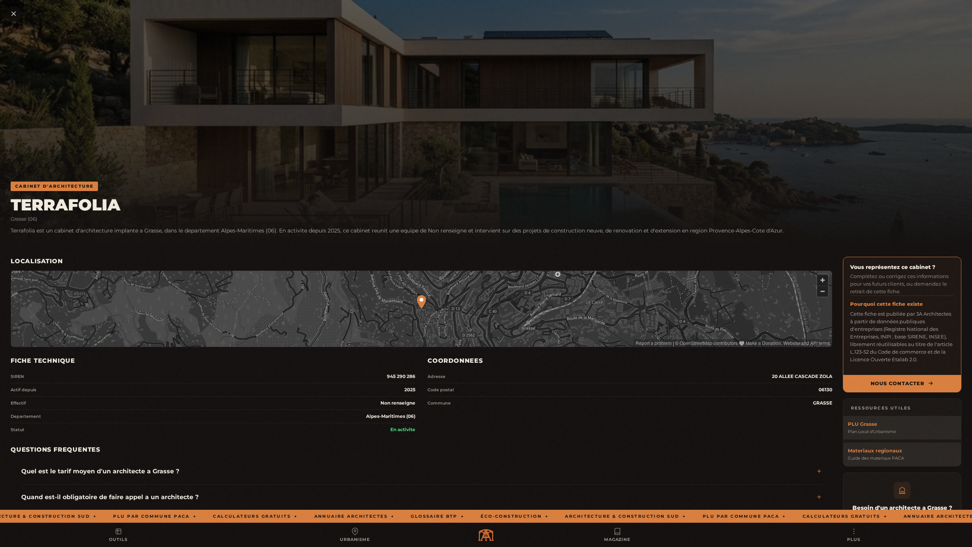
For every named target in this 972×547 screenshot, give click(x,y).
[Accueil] (486, 535)
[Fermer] (13, 13)
